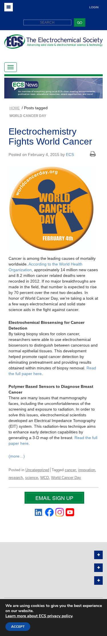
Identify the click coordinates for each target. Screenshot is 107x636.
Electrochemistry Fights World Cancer (50, 136)
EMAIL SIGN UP (54, 497)
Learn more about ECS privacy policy (38, 616)
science (31, 478)
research (16, 478)
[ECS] (53, 43)
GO (79, 22)
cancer (70, 470)
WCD (44, 478)
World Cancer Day (66, 478)
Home (14, 108)
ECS (70, 154)
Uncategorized (37, 470)
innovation (86, 470)
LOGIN (93, 7)
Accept (18, 626)
